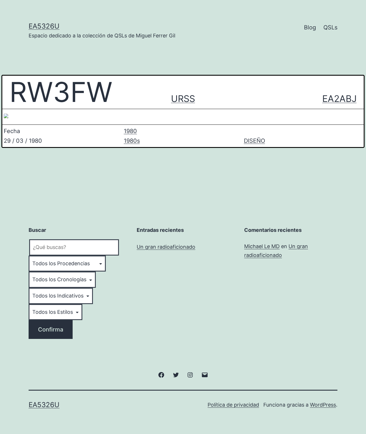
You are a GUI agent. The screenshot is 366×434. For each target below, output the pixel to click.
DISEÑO (254, 140)
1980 (130, 131)
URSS (183, 98)
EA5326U (44, 26)
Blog (310, 27)
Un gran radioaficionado (166, 247)
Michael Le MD (262, 246)
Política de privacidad (233, 405)
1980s (132, 140)
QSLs (330, 27)
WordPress (323, 405)
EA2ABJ (339, 98)
